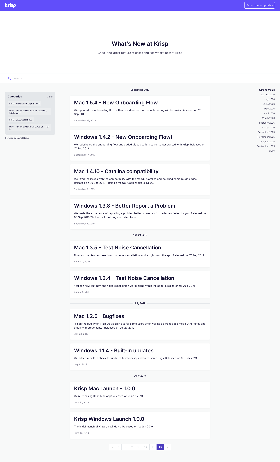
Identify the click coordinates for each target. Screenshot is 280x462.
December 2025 (266, 132)
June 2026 (269, 103)
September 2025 (266, 146)
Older (272, 151)
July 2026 (269, 99)
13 (138, 447)
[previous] (112, 447)
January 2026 (267, 127)
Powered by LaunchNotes (17, 138)
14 (145, 447)
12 (131, 447)
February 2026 (267, 122)
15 (153, 447)
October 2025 (267, 141)
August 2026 (268, 94)
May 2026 (269, 108)
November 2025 (266, 136)
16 (160, 447)
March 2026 (268, 118)
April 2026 (269, 113)
